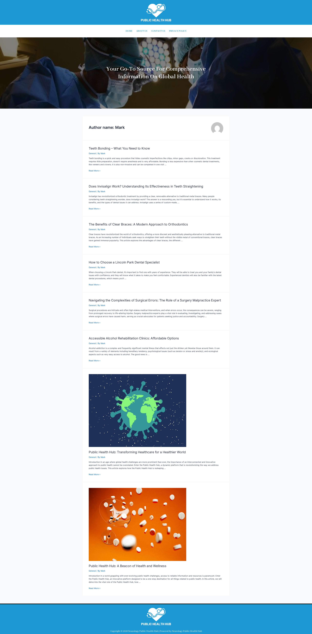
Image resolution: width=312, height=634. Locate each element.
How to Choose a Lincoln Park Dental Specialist (124, 262)
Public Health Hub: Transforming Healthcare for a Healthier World (137, 452)
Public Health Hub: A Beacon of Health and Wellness (127, 566)
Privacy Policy (177, 31)
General (92, 153)
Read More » (94, 170)
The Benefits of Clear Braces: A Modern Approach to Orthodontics (138, 224)
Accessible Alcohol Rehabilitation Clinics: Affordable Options (134, 338)
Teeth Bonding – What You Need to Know (119, 148)
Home (129, 31)
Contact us (158, 31)
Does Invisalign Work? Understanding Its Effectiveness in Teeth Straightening (146, 186)
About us (141, 31)
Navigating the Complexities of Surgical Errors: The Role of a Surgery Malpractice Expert (155, 300)
